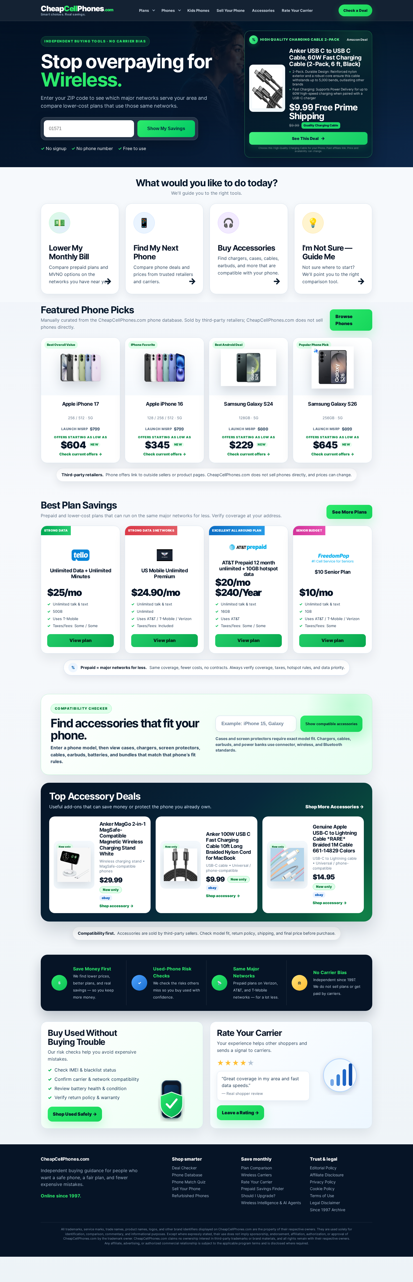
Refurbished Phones (190, 1195)
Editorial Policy (323, 1167)
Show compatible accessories (331, 724)
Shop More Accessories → (334, 806)
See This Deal (308, 138)
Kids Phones (198, 10)
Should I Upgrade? (258, 1195)
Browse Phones (344, 320)
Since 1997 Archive (327, 1209)
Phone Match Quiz (189, 1181)
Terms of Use (322, 1195)
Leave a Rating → (240, 1112)
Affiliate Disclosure (327, 1174)
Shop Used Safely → (75, 1114)
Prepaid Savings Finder (262, 1188)
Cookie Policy (322, 1188)
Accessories (263, 10)
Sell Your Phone (231, 10)
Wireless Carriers (256, 1174)
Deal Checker (184, 1167)
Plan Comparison (256, 1167)
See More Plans (349, 512)
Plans (144, 10)
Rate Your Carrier (297, 10)
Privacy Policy (323, 1181)
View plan (80, 640)
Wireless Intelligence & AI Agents (271, 1202)
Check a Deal (355, 10)
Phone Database (187, 1174)
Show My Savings (166, 128)
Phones (168, 10)
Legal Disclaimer (325, 1202)
